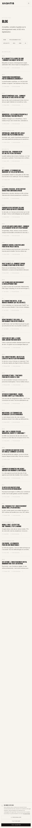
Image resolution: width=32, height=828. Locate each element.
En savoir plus (26, 813)
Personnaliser (16, 817)
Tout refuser (16, 821)
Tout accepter (16, 824)
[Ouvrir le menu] (28, 3)
